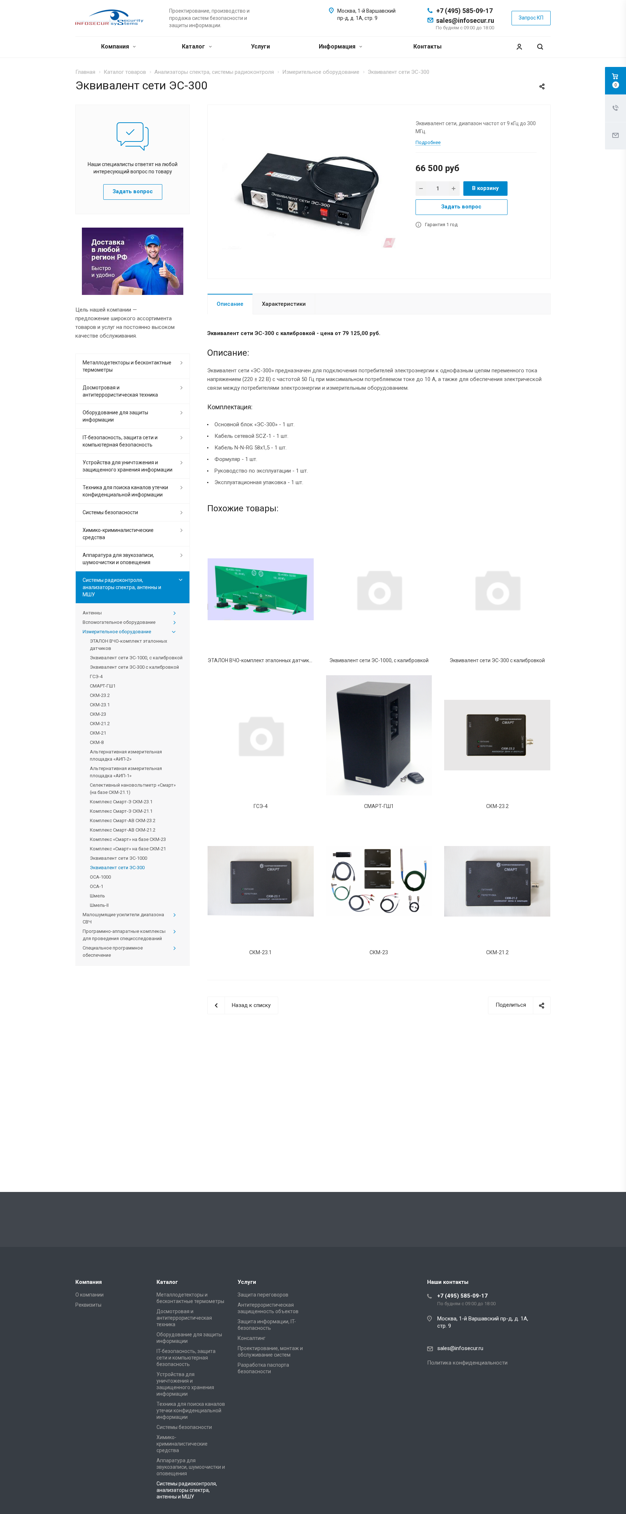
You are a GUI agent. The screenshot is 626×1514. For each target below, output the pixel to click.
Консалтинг (252, 1338)
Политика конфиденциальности (467, 1362)
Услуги (260, 46)
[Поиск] (540, 47)
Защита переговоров (263, 1295)
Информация (338, 46)
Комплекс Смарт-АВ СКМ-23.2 (122, 820)
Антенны (92, 613)
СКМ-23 (379, 952)
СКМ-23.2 (497, 806)
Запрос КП (531, 18)
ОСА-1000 (100, 877)
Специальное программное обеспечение (113, 951)
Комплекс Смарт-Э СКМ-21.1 (121, 811)
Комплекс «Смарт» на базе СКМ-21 (128, 848)
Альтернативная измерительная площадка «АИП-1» (126, 772)
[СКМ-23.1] (261, 881)
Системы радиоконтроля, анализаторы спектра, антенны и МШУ (122, 587)
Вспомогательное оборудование (119, 622)
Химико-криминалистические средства (118, 533)
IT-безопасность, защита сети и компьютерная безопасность (120, 441)
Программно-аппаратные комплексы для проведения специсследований (124, 935)
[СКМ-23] (379, 881)
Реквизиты (88, 1305)
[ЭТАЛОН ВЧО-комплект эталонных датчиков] (261, 589)
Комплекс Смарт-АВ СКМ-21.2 (122, 830)
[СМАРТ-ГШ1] (379, 735)
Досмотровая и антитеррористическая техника (120, 391)
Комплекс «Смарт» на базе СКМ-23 (128, 839)
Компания (115, 46)
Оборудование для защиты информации (115, 416)
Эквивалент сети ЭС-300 (117, 867)
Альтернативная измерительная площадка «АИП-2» (126, 755)
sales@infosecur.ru (465, 20)
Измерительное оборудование (117, 631)
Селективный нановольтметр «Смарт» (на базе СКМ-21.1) (133, 788)
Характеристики (284, 304)
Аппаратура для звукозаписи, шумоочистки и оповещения (118, 558)
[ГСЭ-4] (261, 735)
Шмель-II (99, 905)
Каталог (194, 46)
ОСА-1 (96, 886)
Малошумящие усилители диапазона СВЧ (123, 918)
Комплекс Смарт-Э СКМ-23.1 (121, 801)
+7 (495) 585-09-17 (464, 10)
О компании (89, 1295)
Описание (230, 304)
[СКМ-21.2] (497, 881)
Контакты (427, 46)
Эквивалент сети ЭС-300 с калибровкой (497, 660)
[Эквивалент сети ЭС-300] (309, 191)
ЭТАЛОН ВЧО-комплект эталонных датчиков (261, 660)
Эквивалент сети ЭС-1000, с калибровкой (379, 660)
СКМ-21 (98, 733)
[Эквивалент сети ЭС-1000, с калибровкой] (379, 589)
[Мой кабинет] (519, 47)
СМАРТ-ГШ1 (379, 806)
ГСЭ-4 (261, 806)
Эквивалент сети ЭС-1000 (118, 858)
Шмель (97, 895)
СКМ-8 (97, 742)
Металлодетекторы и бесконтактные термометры (127, 366)
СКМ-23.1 (260, 952)
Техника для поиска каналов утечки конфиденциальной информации (125, 491)
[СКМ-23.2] (497, 735)
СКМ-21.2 (497, 952)
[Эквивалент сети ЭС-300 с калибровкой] (497, 589)
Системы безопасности (110, 512)
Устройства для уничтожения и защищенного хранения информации (127, 466)
